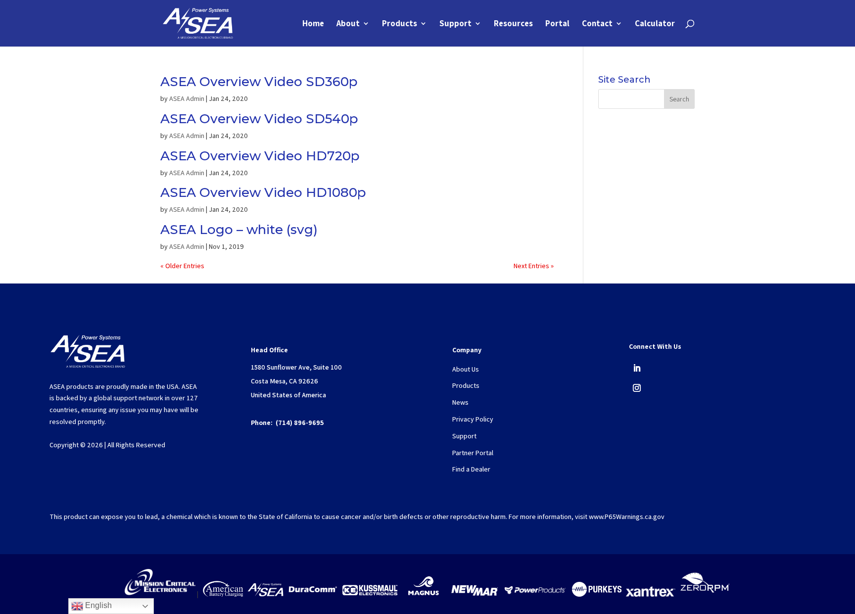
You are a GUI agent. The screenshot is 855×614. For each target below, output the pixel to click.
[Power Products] (536, 594)
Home (313, 24)
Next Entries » (534, 265)
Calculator (655, 24)
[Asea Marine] (265, 594)
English (97, 605)
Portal (557, 24)
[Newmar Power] (474, 594)
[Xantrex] (650, 594)
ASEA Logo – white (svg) (239, 229)
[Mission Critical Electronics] (160, 594)
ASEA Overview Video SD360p (259, 82)
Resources (513, 24)
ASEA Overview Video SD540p (259, 119)
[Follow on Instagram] (637, 388)
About (348, 24)
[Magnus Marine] (423, 594)
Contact (597, 24)
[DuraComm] (312, 594)
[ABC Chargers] (223, 594)
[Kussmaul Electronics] (370, 594)
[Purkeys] (596, 594)
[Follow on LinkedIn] (637, 368)
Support (455, 24)
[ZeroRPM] (704, 594)
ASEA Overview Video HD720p (260, 156)
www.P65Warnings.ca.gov (627, 516)
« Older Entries (182, 265)
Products (399, 24)
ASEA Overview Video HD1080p (263, 192)
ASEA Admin (186, 98)
